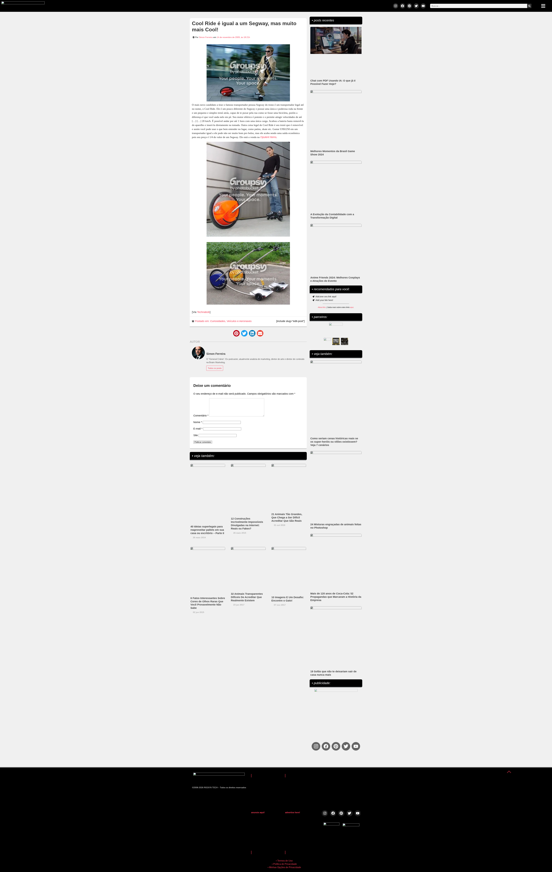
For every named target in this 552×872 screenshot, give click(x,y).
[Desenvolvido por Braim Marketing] (351, 825)
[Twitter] (416, 5)
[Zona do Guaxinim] (344, 341)
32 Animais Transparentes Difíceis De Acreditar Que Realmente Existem (247, 597)
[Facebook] (402, 5)
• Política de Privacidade (284, 864)
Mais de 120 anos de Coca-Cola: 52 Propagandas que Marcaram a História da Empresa (335, 597)
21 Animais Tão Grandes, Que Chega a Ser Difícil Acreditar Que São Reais (286, 517)
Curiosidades (217, 321)
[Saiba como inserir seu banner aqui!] (327, 341)
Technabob (203, 312)
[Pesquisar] (529, 6)
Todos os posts (215, 368)
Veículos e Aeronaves (239, 321)
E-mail (197, 428)
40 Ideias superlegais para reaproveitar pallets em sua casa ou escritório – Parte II (207, 530)
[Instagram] (395, 5)
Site (195, 435)
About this (322, 307)
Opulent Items (268, 137)
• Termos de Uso (284, 860)
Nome (197, 422)
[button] (236, 333)
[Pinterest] (409, 5)
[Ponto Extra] (336, 341)
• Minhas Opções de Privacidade (284, 867)
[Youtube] (423, 5)
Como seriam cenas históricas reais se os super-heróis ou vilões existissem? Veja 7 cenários (334, 441)
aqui (351, 307)
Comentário (200, 415)
